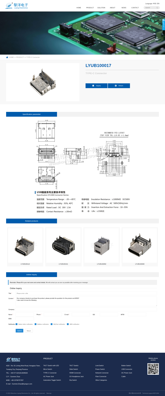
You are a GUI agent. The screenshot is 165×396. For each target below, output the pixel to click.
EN (158, 3)
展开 (163, 24)
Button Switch (126, 365)
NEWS (124, 8)
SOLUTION (101, 8)
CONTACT (135, 8)
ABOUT (112, 8)
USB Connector (126, 369)
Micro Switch (47, 369)
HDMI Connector (75, 373)
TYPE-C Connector (33, 57)
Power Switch (100, 369)
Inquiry (98, 85)
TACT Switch (73, 365)
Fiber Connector (100, 376)
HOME (78, 8)
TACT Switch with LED (51, 365)
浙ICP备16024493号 (135, 393)
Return (121, 85)
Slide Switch (73, 369)
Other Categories (101, 380)
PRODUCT (90, 8)
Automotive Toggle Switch (52, 380)
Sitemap (48, 393)
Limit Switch (99, 365)
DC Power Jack (126, 373)
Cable (123, 376)
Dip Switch (73, 380)
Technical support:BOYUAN (150, 393)
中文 (154, 3)
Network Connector (101, 373)
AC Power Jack (48, 376)
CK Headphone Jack (76, 376)
